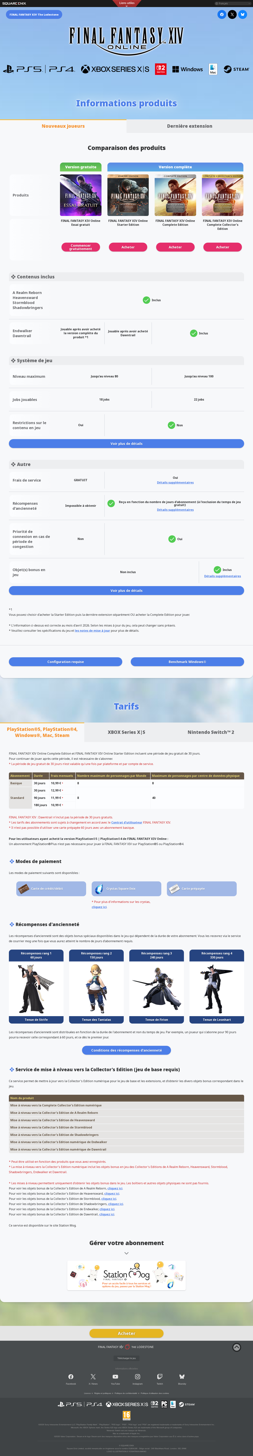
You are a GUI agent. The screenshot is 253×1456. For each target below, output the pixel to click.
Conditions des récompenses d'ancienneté (126, 1050)
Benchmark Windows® (187, 662)
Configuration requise (65, 662)
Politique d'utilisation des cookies (155, 1393)
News (95, 1384)
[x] (232, 14)
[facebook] (221, 14)
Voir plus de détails (127, 443)
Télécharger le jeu (126, 1358)
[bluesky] (242, 14)
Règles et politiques (102, 1393)
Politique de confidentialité (126, 1393)
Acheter (128, 247)
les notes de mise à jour (92, 631)
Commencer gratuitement (80, 247)
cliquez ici (99, 907)
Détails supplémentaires (175, 482)
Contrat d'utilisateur (126, 822)
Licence (87, 1393)
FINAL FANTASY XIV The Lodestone (34, 14)
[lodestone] (126, 1347)
